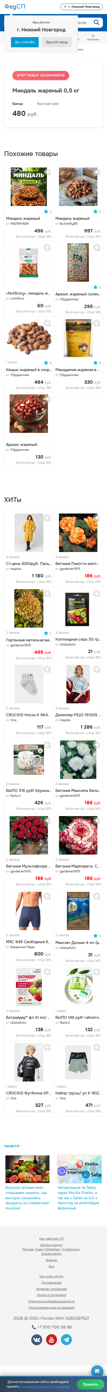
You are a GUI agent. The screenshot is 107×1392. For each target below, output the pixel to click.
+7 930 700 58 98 (54, 1327)
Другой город (56, 42)
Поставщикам (51, 1282)
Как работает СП (51, 1238)
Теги (51, 1266)
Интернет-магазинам (51, 1289)
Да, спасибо (25, 42)
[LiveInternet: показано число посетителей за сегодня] (24, 1354)
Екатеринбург (51, 1254)
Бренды (51, 1260)
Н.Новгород (71, 1249)
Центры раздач (51, 1245)
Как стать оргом (51, 1276)
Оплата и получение (51, 1295)
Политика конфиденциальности (51, 1301)
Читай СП (11, 1146)
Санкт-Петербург (47, 1249)
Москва (27, 1249)
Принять (90, 1384)
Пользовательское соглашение (51, 1307)
